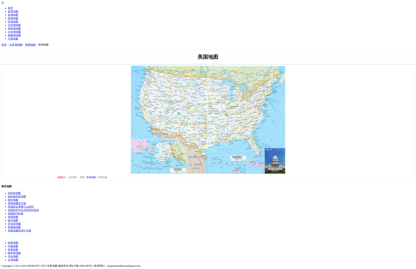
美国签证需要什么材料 (21, 206)
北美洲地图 (15, 44)
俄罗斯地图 (14, 253)
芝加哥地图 (14, 223)
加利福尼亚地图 (17, 196)
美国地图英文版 (17, 203)
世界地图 (13, 242)
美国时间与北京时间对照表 (23, 210)
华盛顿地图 (14, 227)
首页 (10, 8)
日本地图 (13, 256)
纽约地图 (13, 200)
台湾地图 (13, 259)
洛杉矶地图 (14, 193)
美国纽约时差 (15, 213)
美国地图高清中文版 (19, 230)
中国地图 (13, 246)
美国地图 (30, 44)
